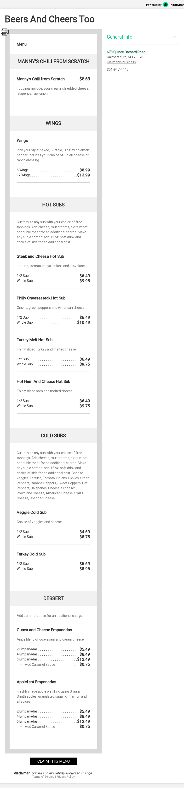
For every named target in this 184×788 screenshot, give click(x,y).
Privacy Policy (66, 776)
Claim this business (121, 62)
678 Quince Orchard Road (126, 52)
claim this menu (53, 761)
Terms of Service (43, 776)
